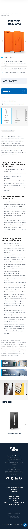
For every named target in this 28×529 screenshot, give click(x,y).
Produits (3, 13)
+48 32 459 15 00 (14, 458)
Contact (14, 500)
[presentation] (25, 424)
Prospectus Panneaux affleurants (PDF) (10, 80)
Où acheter (6, 91)
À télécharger (14, 498)
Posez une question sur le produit (14, 104)
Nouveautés (14, 494)
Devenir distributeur (10, 101)
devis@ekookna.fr (14, 469)
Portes (9, 13)
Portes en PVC (5, 15)
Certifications (14, 505)
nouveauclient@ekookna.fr (14, 471)
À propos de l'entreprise (14, 487)
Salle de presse (14, 496)
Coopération (14, 492)
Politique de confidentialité (14, 502)
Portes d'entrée (16, 13)
